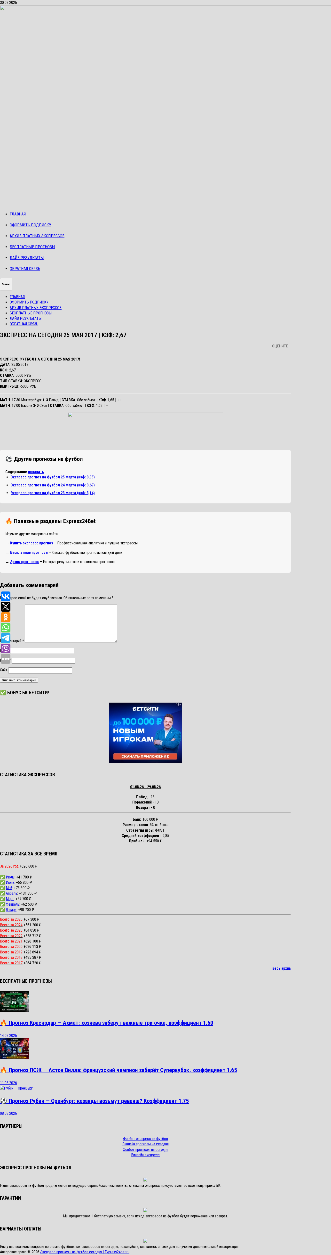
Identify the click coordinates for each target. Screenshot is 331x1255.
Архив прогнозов (24, 561)
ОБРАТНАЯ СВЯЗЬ (25, 268)
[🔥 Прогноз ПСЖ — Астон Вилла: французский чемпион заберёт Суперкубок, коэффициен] (14, 1057)
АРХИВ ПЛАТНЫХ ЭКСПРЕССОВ (37, 235)
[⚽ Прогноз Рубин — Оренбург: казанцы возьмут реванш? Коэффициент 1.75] (16, 1088)
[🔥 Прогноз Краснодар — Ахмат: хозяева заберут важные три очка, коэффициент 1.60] (14, 1010)
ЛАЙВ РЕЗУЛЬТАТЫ (27, 257)
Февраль (12, 904)
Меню (6, 284)
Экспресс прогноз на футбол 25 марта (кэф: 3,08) (53, 477)
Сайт (3, 670)
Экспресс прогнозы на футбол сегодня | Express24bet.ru (84, 1252)
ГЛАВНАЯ (18, 214)
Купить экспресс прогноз (31, 543)
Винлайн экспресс (145, 1155)
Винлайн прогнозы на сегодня (145, 1144)
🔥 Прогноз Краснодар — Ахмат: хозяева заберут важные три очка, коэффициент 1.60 (106, 1022)
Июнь (10, 882)
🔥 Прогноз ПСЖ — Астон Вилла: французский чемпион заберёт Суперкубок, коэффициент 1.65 (118, 1070)
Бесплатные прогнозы (29, 552)
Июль (10, 877)
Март (10, 898)
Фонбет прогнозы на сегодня (145, 1149)
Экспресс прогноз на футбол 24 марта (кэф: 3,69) (53, 485)
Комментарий (12, 641)
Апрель (11, 893)
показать (36, 471)
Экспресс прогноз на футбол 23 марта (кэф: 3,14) (53, 493)
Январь (11, 909)
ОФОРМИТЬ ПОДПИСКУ (30, 224)
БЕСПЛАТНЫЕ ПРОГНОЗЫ (32, 246)
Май (9, 888)
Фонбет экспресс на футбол (145, 1138)
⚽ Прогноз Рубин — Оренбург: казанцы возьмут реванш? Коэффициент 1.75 (94, 1101)
